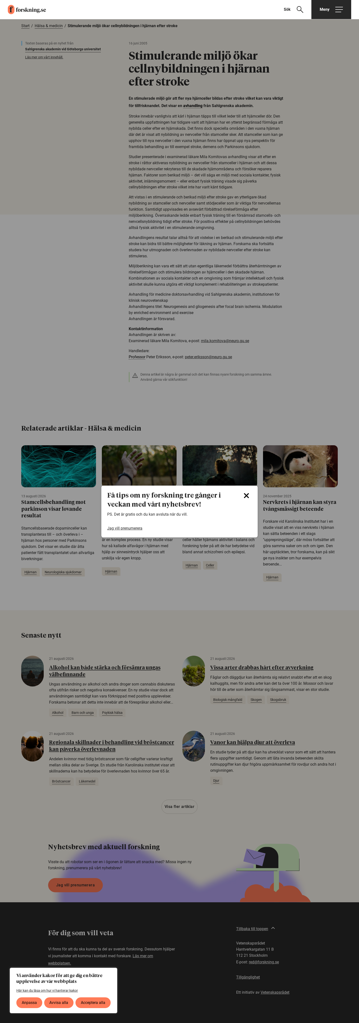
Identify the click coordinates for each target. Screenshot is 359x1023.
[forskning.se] (23, 9)
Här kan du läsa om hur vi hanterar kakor (47, 990)
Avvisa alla (58, 1002)
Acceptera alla (93, 1002)
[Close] (246, 495)
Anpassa (29, 1002)
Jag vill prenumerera (124, 528)
